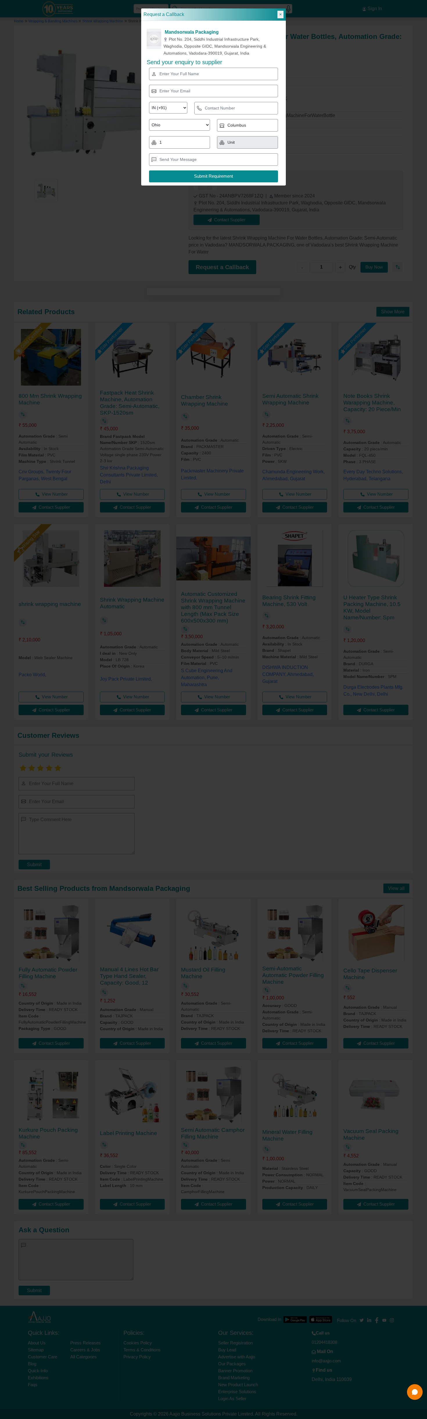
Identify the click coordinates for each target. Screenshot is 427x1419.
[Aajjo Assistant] (415, 1392)
